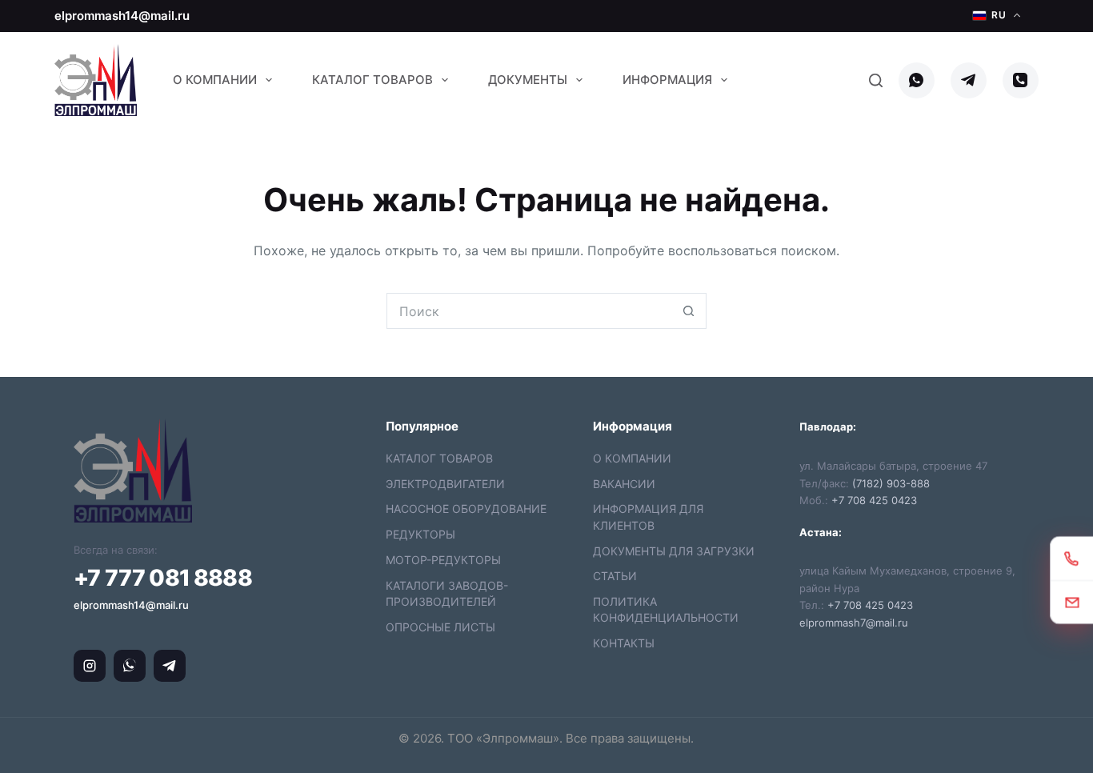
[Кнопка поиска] (688, 311)
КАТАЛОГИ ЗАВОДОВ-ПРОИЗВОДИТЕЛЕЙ (447, 593)
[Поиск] (876, 80)
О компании (215, 79)
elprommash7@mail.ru (853, 622)
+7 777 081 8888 (162, 578)
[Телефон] (1021, 80)
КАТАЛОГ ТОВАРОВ (439, 458)
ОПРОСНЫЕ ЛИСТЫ (440, 627)
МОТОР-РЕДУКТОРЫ (443, 560)
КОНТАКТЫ (624, 643)
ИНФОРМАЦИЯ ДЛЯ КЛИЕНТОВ (648, 516)
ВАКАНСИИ (624, 484)
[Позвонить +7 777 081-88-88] (1072, 558)
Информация (667, 79)
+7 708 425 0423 (874, 500)
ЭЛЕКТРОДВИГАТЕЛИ (445, 484)
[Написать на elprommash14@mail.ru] (1072, 601)
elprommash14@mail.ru (122, 15)
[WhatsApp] (917, 80)
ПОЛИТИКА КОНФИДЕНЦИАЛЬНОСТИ (666, 609)
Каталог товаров (372, 79)
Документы (527, 79)
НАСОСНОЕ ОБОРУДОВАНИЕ (466, 508)
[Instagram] (90, 666)
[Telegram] (969, 80)
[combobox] (529, 311)
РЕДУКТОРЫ (420, 534)
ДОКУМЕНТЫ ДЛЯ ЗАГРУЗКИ (674, 551)
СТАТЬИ (615, 576)
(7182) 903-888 (891, 483)
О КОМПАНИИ (632, 458)
